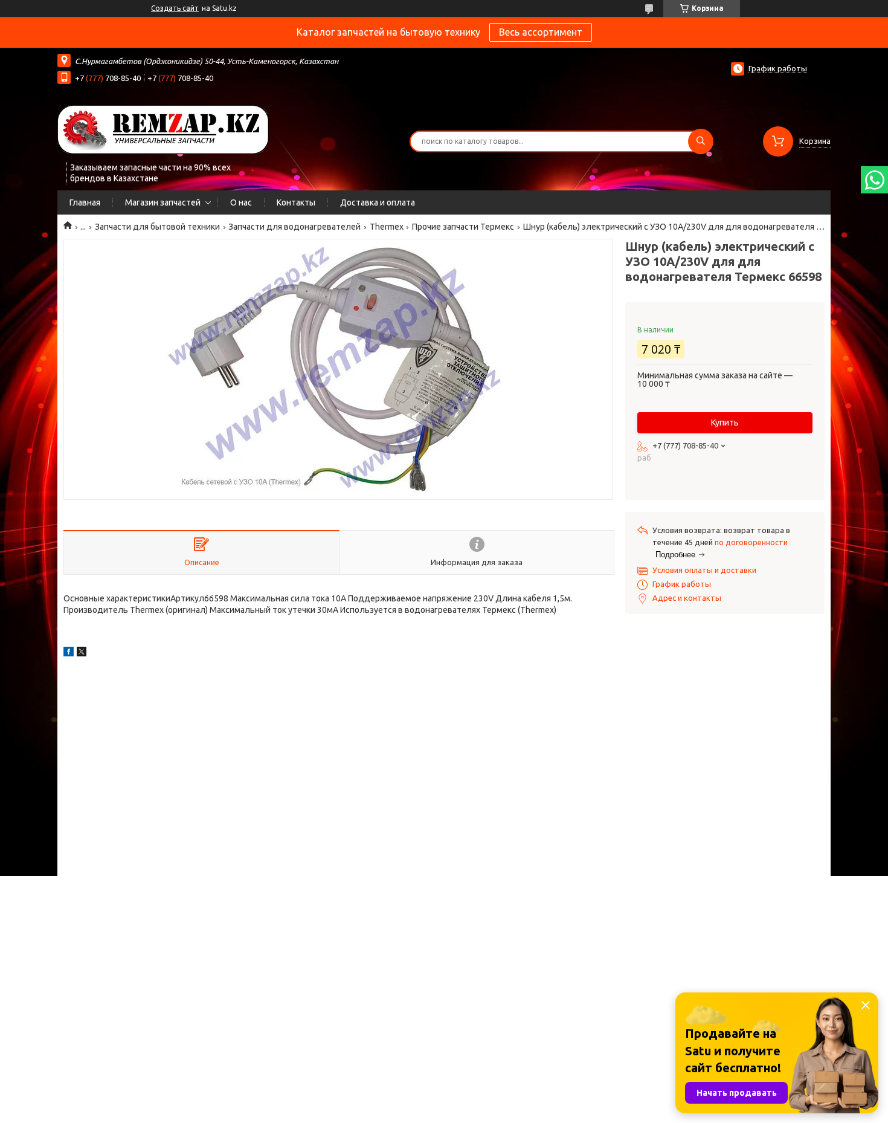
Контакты (296, 202)
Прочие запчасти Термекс (463, 226)
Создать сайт (175, 8)
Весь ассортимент (540, 32)
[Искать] (700, 141)
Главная (84, 202)
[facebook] (68, 653)
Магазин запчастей (163, 202)
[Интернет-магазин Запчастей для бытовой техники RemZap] (163, 129)
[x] (81, 653)
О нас (241, 202)
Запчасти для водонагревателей (294, 226)
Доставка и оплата (377, 202)
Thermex (387, 226)
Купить (725, 422)
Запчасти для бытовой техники (157, 226)
